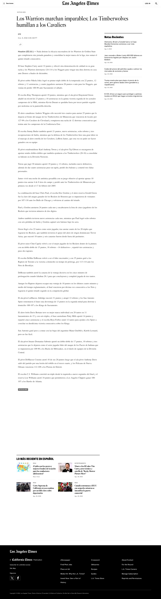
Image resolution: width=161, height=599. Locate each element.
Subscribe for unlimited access (20, 565)
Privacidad (45, 593)
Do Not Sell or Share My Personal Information (76, 593)
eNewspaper (65, 560)
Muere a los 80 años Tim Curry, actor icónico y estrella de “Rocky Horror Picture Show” (85, 470)
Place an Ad (65, 569)
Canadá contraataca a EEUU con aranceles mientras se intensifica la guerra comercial (86, 489)
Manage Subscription (130, 574)
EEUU (34, 463)
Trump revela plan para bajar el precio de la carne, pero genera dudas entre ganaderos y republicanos (121, 83)
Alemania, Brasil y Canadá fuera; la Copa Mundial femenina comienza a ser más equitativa (120, 44)
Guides (93, 574)
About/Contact (127, 560)
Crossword (95, 560)
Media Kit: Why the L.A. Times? (72, 574)
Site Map (13, 568)
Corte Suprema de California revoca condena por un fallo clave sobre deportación (43, 489)
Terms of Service (36, 593)
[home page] (80, 3)
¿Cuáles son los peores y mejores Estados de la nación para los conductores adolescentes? (44, 470)
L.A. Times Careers (129, 569)
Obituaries (95, 565)
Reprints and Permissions (132, 578)
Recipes (94, 569)
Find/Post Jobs (66, 565)
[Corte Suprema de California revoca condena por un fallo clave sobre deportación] (24, 487)
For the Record (127, 565)
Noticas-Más (21, 12)
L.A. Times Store (97, 578)
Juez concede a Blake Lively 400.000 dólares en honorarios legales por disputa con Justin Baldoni (123, 58)
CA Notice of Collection (55, 593)
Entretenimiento (80, 463)
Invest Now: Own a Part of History (70, 580)
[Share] (20, 44)
